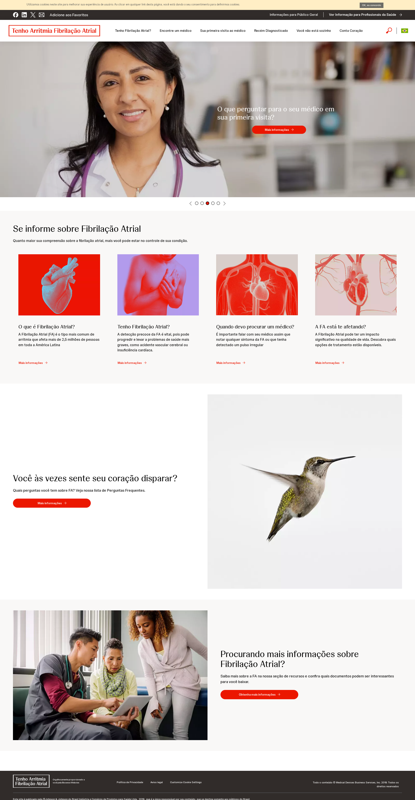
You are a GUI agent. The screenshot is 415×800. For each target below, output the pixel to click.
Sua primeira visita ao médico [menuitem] (223, 30)
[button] (15, 13)
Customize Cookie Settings (186, 782)
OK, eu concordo (371, 5)
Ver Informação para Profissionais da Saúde (362, 14)
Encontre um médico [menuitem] (176, 30)
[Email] (41, 13)
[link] (33, 362)
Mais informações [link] (277, 130)
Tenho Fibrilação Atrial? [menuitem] (133, 30)
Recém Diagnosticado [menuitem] (271, 30)
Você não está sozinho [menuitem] (314, 30)
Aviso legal (156, 782)
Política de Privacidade (130, 782)
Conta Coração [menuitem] (351, 30)
